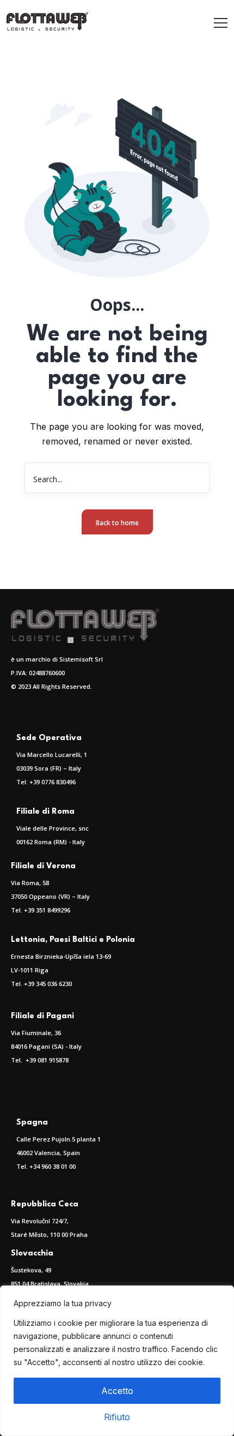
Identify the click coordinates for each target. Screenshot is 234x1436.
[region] (117, 1360)
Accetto (117, 1390)
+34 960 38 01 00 (52, 1166)
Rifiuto (117, 1416)
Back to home (117, 522)
